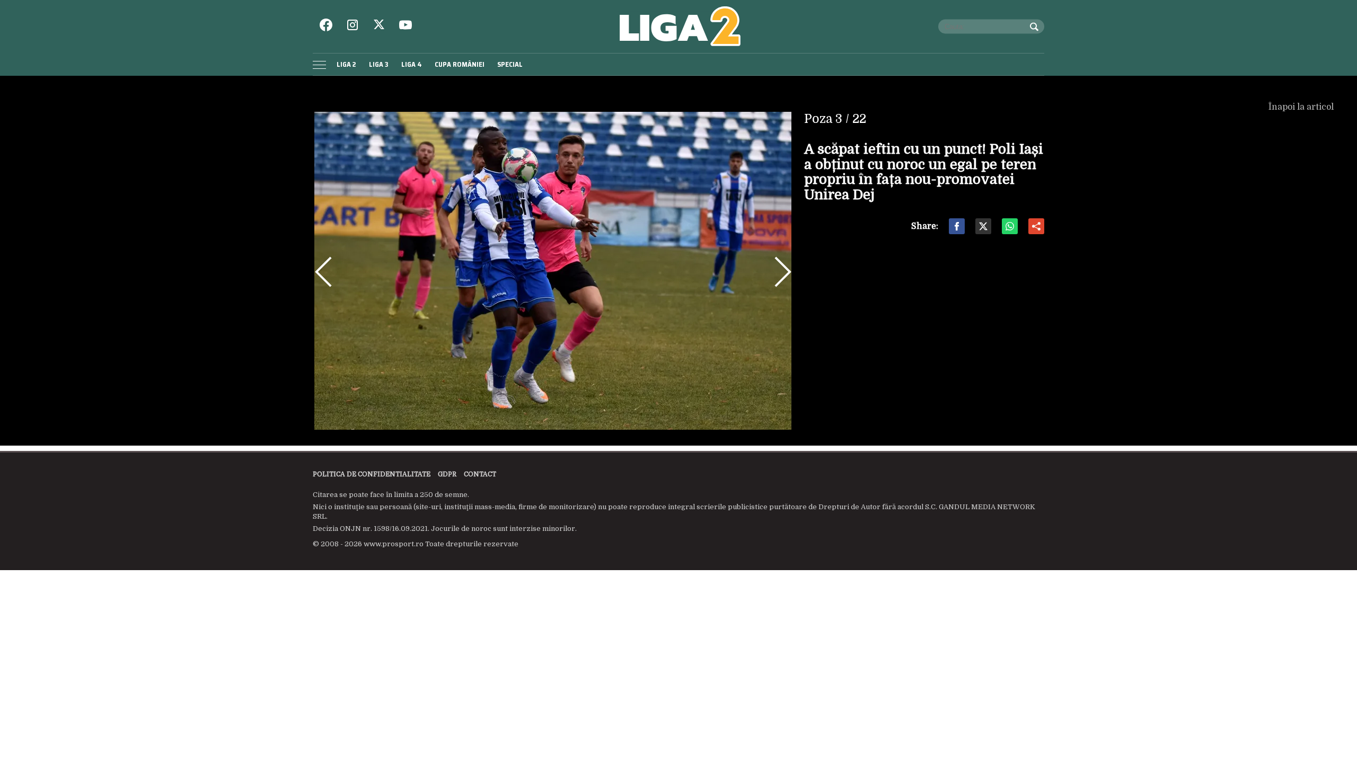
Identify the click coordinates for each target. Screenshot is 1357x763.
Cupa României (459, 64)
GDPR (447, 474)
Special (510, 64)
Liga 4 (411, 64)
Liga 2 (346, 64)
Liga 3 (379, 64)
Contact (480, 474)
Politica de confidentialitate (371, 474)
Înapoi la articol (1302, 107)
